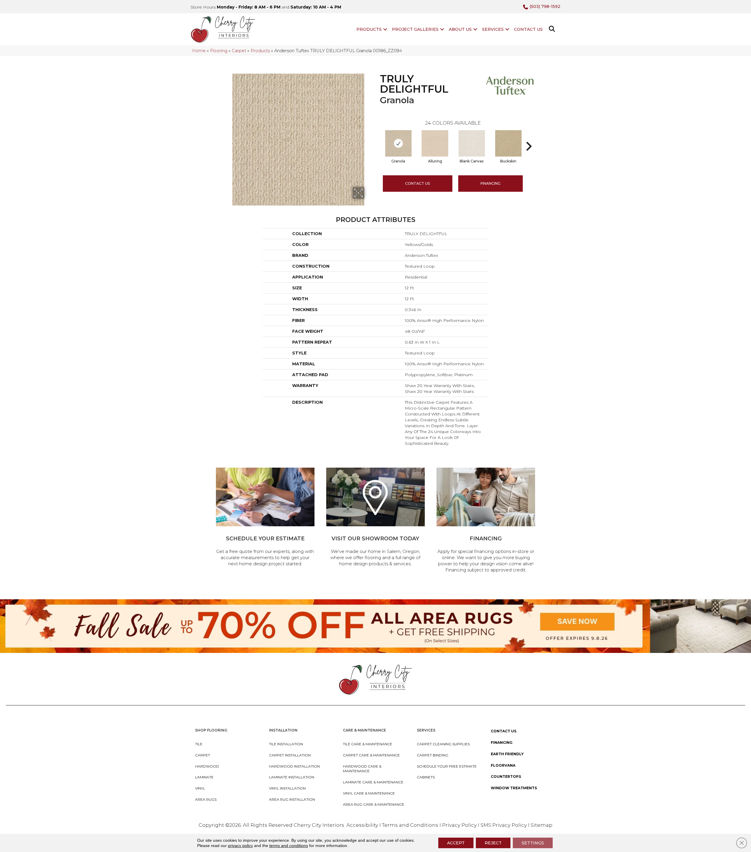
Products (369, 29)
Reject (493, 843)
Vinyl (200, 788)
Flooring (218, 50)
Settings (533, 843)
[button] (385, 29)
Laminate (204, 777)
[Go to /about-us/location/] (375, 518)
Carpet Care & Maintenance (371, 755)
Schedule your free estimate (447, 766)
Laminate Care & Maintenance (373, 782)
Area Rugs (205, 799)
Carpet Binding (432, 755)
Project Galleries (415, 29)
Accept (456, 843)
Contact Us (528, 29)
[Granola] (398, 143)
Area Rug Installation (292, 799)
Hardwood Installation (294, 766)
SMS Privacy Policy (504, 825)
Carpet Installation (290, 755)
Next (528, 137)
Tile (198, 744)
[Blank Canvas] (471, 143)
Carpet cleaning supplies (443, 744)
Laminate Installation (291, 777)
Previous (377, 137)
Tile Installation (286, 744)
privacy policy (240, 845)
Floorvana (503, 765)
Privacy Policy (460, 825)
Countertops (506, 776)
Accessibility (362, 825)
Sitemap (541, 825)
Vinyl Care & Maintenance (369, 793)
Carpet (239, 50)
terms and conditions (288, 845)
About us (460, 29)
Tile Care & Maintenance (367, 744)
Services (493, 29)
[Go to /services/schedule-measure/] (265, 518)
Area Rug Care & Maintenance (373, 804)
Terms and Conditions (410, 825)
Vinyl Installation (287, 788)
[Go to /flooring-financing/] (486, 521)
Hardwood (207, 766)
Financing (501, 742)
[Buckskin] (508, 143)
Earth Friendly (507, 754)
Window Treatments (514, 788)
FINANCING (490, 183)
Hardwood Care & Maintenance (362, 768)
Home (199, 50)
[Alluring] (435, 143)
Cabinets (426, 777)
